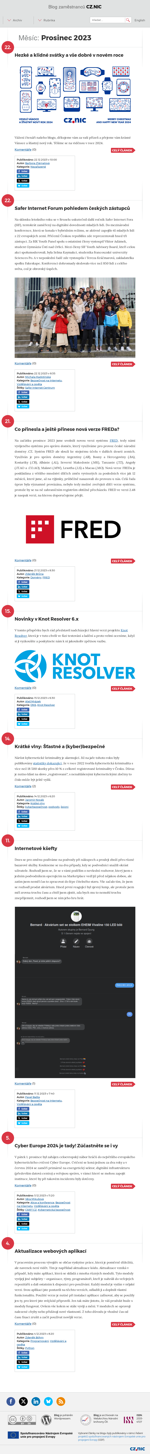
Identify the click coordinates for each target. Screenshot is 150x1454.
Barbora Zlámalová (37, 163)
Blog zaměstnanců (75, 6)
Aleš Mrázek (33, 701)
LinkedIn (35, 1401)
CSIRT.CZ (31, 1209)
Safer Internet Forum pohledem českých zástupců (72, 208)
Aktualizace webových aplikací (50, 1251)
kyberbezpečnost (36, 806)
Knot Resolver (46, 704)
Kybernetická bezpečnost (54, 1209)
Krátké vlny (37, 803)
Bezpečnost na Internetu (46, 380)
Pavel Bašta (32, 1097)
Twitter (23, 1401)
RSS (60, 1401)
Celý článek (122, 150)
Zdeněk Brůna (34, 573)
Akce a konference (42, 1202)
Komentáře (23, 149)
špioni (65, 806)
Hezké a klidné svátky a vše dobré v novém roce (69, 55)
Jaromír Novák (34, 799)
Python (29, 1348)
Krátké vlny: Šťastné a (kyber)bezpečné (60, 746)
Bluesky (48, 1401)
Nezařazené (38, 166)
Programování (39, 1341)
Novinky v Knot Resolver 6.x (47, 619)
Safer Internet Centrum (40, 387)
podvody (54, 806)
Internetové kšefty (36, 848)
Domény (35, 577)
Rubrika (49, 20)
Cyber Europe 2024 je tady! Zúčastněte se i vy (66, 1145)
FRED (114, 440)
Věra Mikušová (34, 1199)
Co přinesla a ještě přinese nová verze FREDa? (67, 429)
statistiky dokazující (47, 763)
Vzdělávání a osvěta (29, 384)
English (140, 20)
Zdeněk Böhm (34, 1337)
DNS (33, 704)
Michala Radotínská (38, 376)
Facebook (10, 1401)
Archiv (17, 20)
